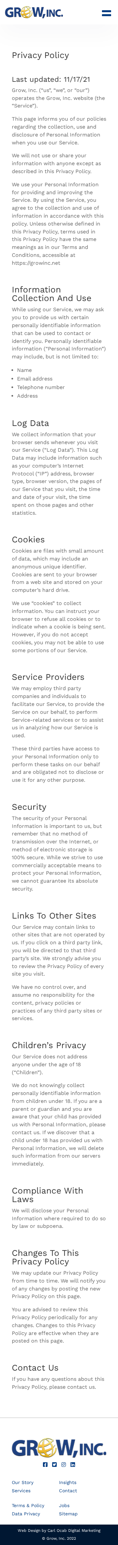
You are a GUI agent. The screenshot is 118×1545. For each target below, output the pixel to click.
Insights (67, 1482)
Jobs (64, 1505)
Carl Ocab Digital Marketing (74, 1530)
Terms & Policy (28, 1505)
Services (21, 1490)
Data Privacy (26, 1513)
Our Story (22, 1482)
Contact (68, 1490)
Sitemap (68, 1513)
